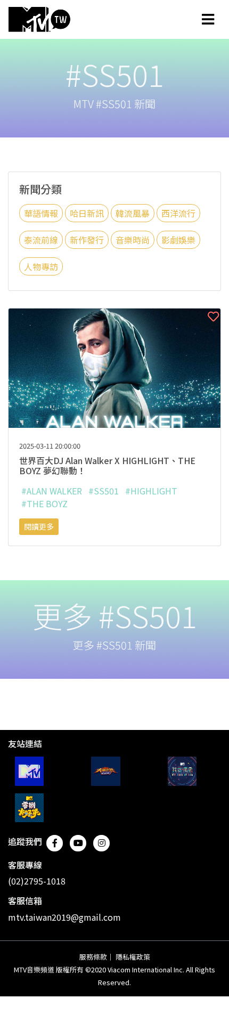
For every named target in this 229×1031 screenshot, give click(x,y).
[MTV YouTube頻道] (29, 771)
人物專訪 (41, 266)
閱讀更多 (39, 526)
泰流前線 (41, 239)
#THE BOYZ (44, 503)
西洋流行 (178, 213)
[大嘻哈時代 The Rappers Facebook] (105, 771)
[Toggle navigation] (207, 19)
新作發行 (87, 239)
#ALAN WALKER (51, 490)
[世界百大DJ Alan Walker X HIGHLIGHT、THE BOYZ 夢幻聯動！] (114, 366)
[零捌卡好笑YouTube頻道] (29, 808)
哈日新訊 (87, 213)
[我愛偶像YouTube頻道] (182, 771)
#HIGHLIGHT (151, 490)
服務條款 (93, 957)
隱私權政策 (133, 957)
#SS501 (103, 490)
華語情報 (41, 213)
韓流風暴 (133, 213)
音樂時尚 (133, 239)
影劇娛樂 (178, 239)
